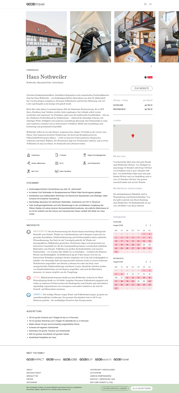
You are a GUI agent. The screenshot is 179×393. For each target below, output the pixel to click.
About (30, 370)
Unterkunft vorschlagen (102, 370)
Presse (30, 379)
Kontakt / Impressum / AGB (102, 379)
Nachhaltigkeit (34, 373)
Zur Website (141, 88)
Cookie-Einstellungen (115, 388)
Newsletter (32, 376)
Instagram (32, 382)
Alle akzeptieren (142, 388)
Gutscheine (95, 373)
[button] (150, 4)
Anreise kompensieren (100, 376)
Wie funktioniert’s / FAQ (101, 382)
